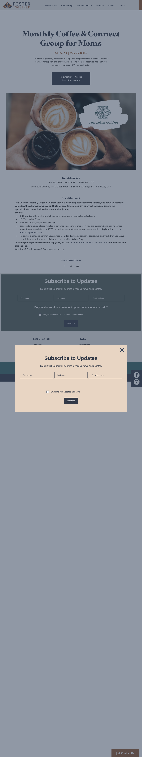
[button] (122, 350)
